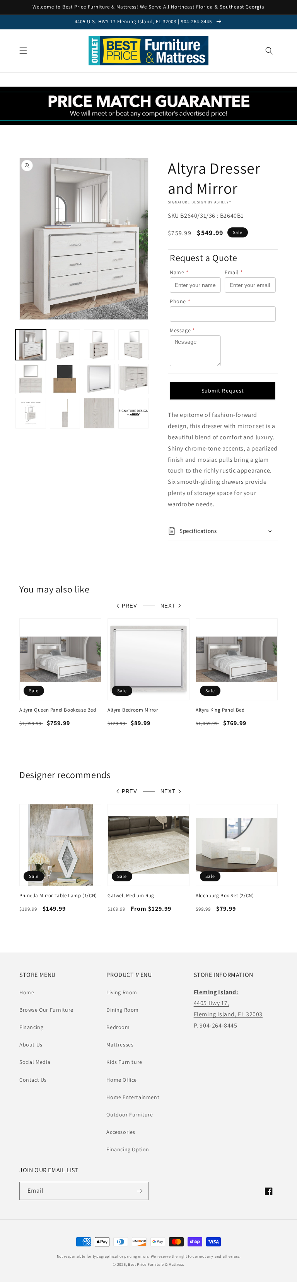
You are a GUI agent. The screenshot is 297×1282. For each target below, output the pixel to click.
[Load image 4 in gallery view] (133, 344)
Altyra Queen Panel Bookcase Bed (57, 710)
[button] (23, 50)
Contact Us (33, 1079)
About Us (31, 1044)
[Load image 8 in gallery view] (133, 379)
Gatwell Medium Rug (131, 896)
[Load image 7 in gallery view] (99, 379)
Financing (31, 1027)
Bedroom (118, 1027)
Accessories (120, 1131)
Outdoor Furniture (129, 1114)
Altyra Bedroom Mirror (133, 710)
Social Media (34, 1061)
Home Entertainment (132, 1097)
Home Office (121, 1079)
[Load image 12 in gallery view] (133, 413)
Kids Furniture (124, 1061)
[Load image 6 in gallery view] (65, 379)
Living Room (121, 992)
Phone (180, 301)
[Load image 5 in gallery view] (30, 379)
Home (26, 992)
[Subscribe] (139, 1191)
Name (179, 272)
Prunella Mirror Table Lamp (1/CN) (58, 896)
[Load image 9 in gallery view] (30, 413)
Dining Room (122, 1009)
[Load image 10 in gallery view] (65, 413)
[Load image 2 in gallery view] (65, 344)
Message (182, 330)
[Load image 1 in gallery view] (30, 344)
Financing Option (127, 1149)
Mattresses (119, 1044)
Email (234, 272)
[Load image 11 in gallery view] (99, 413)
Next (168, 606)
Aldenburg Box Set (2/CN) (225, 896)
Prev (129, 606)
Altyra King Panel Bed (220, 710)
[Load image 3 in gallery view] (99, 344)
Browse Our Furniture (46, 1009)
